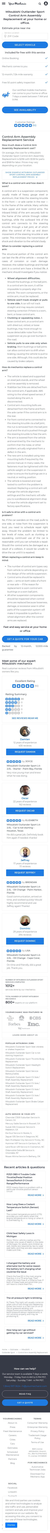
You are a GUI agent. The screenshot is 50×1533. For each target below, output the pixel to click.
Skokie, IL (27, 1133)
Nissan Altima (11, 1156)
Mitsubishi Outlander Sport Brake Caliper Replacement (24, 1102)
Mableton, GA (11, 1129)
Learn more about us (25, 1035)
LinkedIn (12, 1492)
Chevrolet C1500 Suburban (17, 1117)
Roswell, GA (34, 1123)
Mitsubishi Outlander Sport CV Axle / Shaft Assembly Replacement (22, 1078)
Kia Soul (9, 1133)
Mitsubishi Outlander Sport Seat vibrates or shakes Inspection (24, 1048)
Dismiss (11, 1525)
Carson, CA (10, 1120)
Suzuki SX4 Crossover (15, 1127)
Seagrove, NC (32, 1136)
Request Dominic (25, 941)
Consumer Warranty (37, 1423)
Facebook (12, 1488)
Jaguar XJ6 (10, 1136)
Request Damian (25, 752)
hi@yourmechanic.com (34, 1386)
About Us (12, 1423)
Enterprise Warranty (37, 1427)
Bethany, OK (34, 1156)
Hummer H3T (11, 1143)
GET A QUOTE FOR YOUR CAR (25, 639)
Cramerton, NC (37, 1147)
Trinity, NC (39, 1140)
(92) (34, 125)
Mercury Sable (12, 1123)
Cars (12, 1443)
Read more (35, 1195)
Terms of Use (37, 1442)
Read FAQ (25, 1394)
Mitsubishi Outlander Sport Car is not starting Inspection (22, 1054)
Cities (12, 1439)
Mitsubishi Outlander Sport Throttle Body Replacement (24, 1060)
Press (12, 1427)
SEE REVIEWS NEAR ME (25, 718)
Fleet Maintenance (12, 1431)
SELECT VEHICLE (25, 45)
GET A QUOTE (25, 1402)
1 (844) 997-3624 (12, 1386)
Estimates (12, 1448)
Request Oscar (25, 811)
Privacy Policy (37, 1431)
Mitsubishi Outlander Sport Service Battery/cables (21, 1072)
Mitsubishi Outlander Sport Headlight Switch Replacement (23, 1066)
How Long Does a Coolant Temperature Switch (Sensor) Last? (23, 1207)
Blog (12, 1463)
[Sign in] (46, 3)
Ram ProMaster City (14, 1140)
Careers (12, 1435)
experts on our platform (26, 1003)
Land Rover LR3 (12, 1147)
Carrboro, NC (34, 1143)
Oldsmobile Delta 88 (15, 1150)
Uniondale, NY (12, 1153)
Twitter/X (12, 1496)
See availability (25, 110)
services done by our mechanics (20, 989)
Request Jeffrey (25, 872)
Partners (12, 1459)
